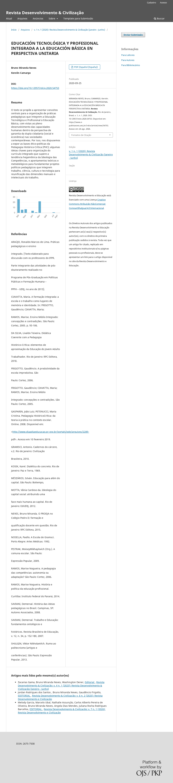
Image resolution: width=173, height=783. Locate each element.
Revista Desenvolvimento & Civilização (45, 12)
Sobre (52, 18)
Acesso (163, 2)
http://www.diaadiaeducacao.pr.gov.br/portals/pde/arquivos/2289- (51, 431)
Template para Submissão (78, 18)
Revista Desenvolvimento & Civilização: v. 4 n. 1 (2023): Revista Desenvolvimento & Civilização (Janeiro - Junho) (61, 686)
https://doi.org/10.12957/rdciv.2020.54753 (35, 88)
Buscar (160, 18)
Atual (9, 18)
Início (14, 29)
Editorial (90, 682)
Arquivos (22, 18)
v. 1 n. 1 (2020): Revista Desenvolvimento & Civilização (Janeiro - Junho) (69, 29)
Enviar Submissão (133, 34)
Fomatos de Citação (81, 135)
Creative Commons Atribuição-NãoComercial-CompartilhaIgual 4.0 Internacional (87, 204)
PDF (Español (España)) (86, 67)
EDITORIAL (24, 695)
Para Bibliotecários (130, 65)
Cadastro (151, 2)
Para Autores (127, 60)
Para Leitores (127, 55)
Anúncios (38, 18)
